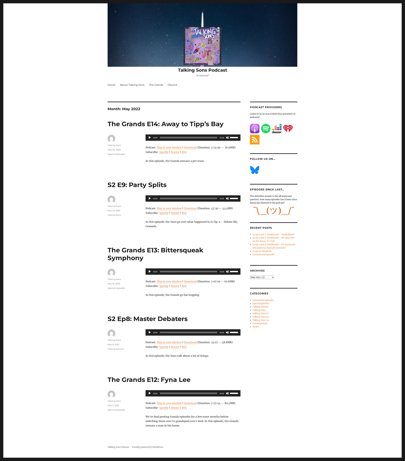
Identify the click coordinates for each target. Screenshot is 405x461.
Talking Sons (114, 145)
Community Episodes (263, 300)
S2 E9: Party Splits (137, 185)
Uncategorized (259, 323)
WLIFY (255, 326)
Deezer (175, 152)
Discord (172, 84)
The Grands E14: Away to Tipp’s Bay (166, 124)
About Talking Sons (132, 84)
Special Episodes (116, 154)
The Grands (156, 84)
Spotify (163, 152)
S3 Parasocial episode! (263, 254)
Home (111, 84)
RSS (184, 152)
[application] (193, 137)
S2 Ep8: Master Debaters (148, 319)
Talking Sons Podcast (202, 70)
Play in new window (169, 147)
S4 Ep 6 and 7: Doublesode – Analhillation (273, 234)
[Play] (149, 137)
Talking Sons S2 (116, 349)
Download (190, 147)
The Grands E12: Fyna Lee (149, 379)
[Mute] (227, 137)
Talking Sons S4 (260, 320)
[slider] (234, 137)
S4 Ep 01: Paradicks (262, 251)
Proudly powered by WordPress (147, 447)
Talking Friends (260, 306)
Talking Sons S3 (260, 316)
